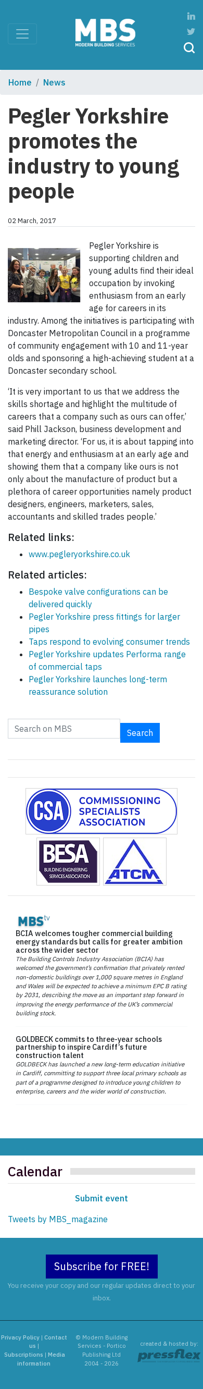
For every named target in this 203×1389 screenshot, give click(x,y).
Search (140, 733)
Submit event (101, 1198)
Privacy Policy (20, 1337)
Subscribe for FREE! (101, 1266)
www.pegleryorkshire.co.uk (79, 554)
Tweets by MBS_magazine (58, 1219)
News (54, 82)
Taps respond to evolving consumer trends (109, 641)
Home (20, 82)
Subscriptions (23, 1354)
